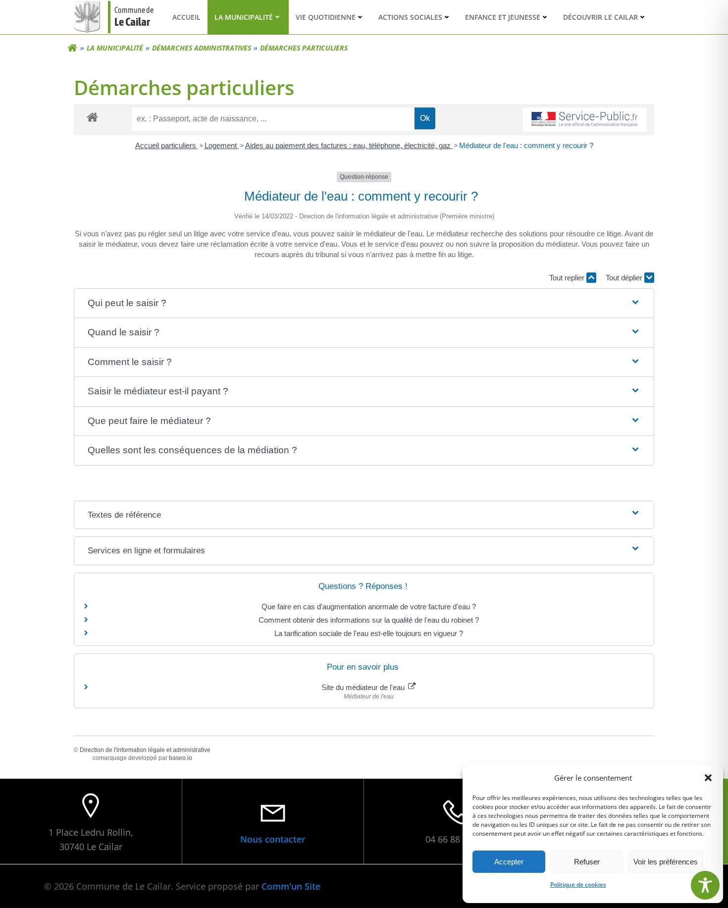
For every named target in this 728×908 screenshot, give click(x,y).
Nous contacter (273, 839)
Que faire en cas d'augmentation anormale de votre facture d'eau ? (368, 606)
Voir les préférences (665, 861)
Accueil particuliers (166, 145)
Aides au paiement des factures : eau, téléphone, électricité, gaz (349, 145)
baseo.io (180, 757)
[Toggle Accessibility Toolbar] (705, 885)
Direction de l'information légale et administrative (145, 750)
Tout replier (567, 277)
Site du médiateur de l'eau (364, 687)
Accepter (508, 861)
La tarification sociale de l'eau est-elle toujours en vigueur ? (368, 633)
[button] (708, 778)
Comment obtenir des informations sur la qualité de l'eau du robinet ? (369, 620)
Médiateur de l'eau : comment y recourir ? (526, 145)
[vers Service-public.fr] (585, 119)
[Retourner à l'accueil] (72, 48)
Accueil (186, 17)
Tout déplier (625, 277)
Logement (222, 145)
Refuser (587, 861)
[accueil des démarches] (92, 116)
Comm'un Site (290, 886)
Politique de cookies (578, 884)
